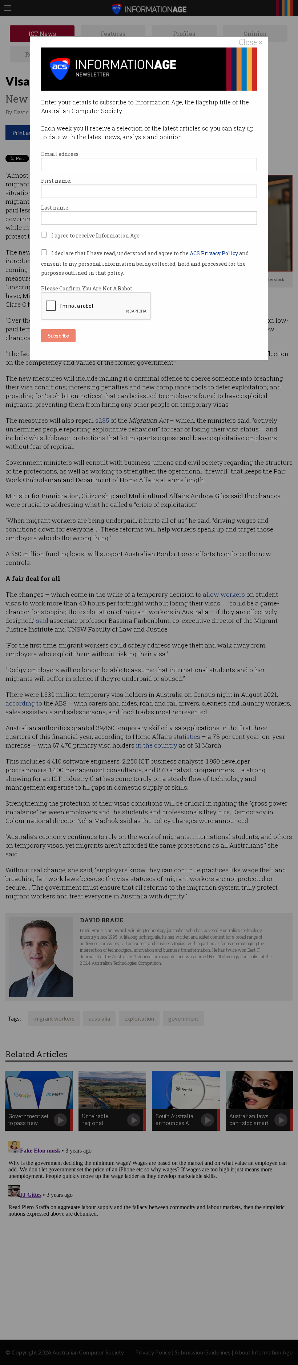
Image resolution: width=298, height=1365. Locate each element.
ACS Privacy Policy (214, 253)
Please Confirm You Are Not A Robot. (87, 288)
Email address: (60, 153)
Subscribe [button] (58, 335)
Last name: (55, 207)
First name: (56, 180)
